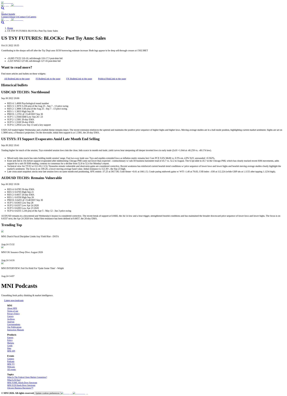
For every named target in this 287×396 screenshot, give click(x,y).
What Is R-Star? (14, 380)
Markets (10, 343)
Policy (10, 340)
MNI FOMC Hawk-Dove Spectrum (22, 383)
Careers (32, 17)
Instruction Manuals (15, 330)
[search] (2, 8)
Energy (10, 337)
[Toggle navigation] (2, 12)
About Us (13, 17)
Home (10, 28)
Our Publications (14, 327)
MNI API (11, 351)
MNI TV (11, 364)
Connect (5, 17)
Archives (11, 319)
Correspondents (13, 324)
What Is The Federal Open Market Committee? (27, 377)
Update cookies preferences (47, 393)
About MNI (12, 308)
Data (9, 348)
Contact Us (23, 17)
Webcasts (11, 367)
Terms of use (12, 311)
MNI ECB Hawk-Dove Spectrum (21, 385)
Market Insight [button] (8, 14)
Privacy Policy (13, 314)
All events (11, 369)
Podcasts (10, 361)
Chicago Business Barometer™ (20, 388)
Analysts (10, 322)
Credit (9, 346)
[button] (143, 5)
